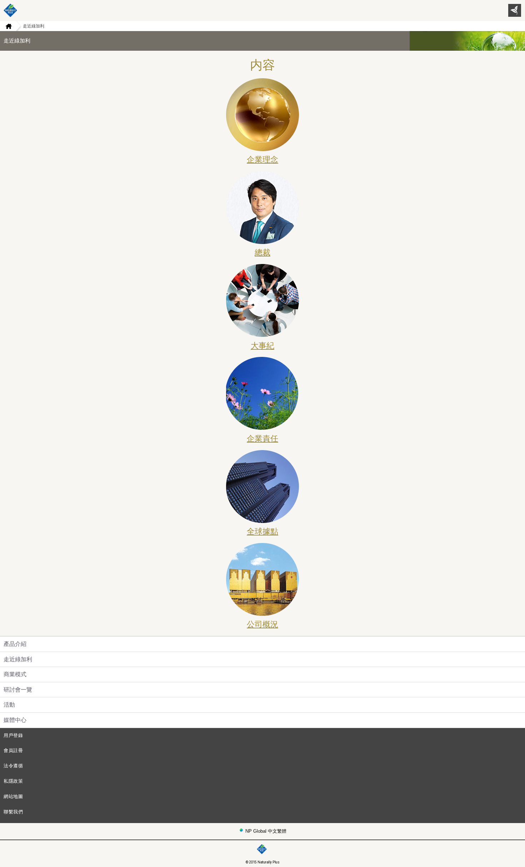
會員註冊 (13, 750)
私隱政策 (13, 781)
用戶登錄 (13, 735)
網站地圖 (13, 796)
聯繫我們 (13, 811)
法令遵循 (13, 765)
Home (6, 26)
